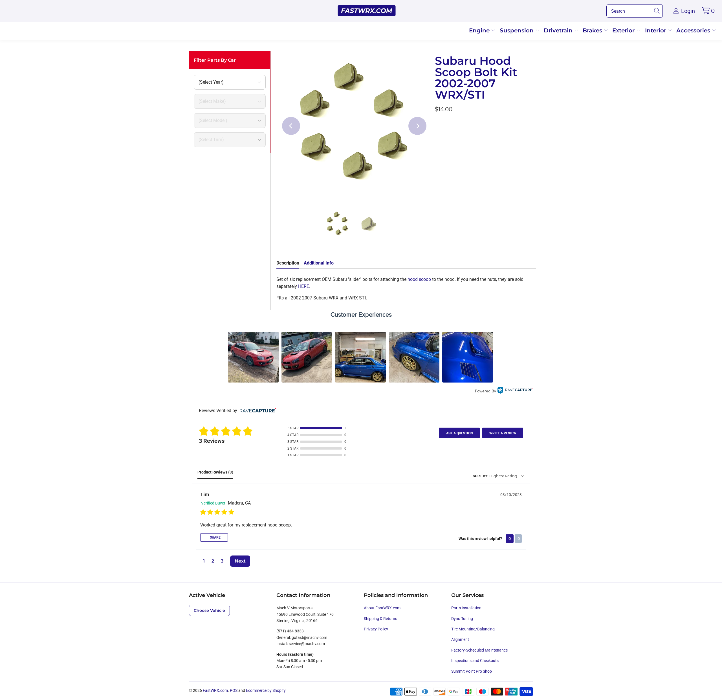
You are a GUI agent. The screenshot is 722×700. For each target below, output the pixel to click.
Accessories (694, 30)
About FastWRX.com (382, 608)
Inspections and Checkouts (475, 660)
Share (215, 537)
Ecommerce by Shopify (266, 690)
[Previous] (291, 126)
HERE (303, 286)
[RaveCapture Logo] (515, 391)
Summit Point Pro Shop (471, 671)
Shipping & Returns (380, 618)
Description (287, 263)
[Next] (417, 126)
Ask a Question (459, 433)
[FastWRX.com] (367, 11)
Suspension (517, 30)
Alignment (460, 639)
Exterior (624, 30)
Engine (480, 30)
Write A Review (502, 433)
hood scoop (419, 279)
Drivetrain (559, 30)
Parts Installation (466, 608)
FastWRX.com (215, 690)
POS (233, 690)
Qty (438, 124)
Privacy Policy (376, 629)
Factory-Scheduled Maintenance (479, 650)
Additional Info (319, 263)
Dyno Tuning (462, 618)
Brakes (593, 30)
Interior (656, 30)
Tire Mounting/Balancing (473, 629)
